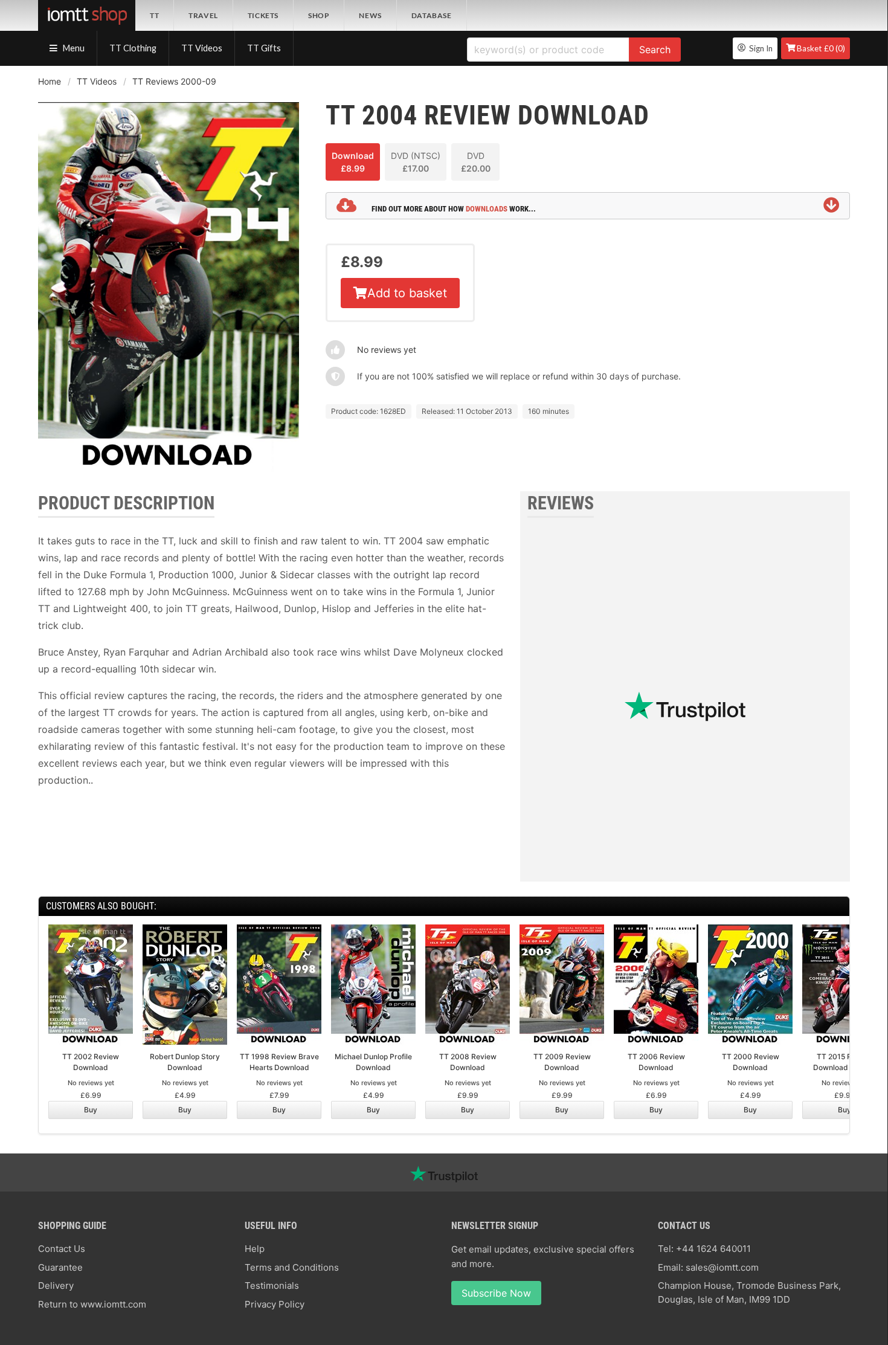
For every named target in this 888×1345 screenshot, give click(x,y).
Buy (90, 1109)
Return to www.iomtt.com (92, 1304)
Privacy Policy (274, 1304)
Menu (73, 48)
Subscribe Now (496, 1293)
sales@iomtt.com (722, 1267)
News (370, 15)
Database (431, 15)
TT (154, 15)
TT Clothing (132, 48)
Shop (318, 15)
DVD (476, 161)
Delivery (56, 1285)
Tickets (263, 15)
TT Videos (201, 48)
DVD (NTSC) (415, 161)
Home (49, 81)
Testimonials (272, 1285)
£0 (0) (821, 48)
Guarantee (60, 1267)
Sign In (759, 48)
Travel (203, 15)
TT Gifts (264, 48)
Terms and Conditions (292, 1267)
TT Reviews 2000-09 (174, 81)
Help (255, 1248)
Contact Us (61, 1248)
